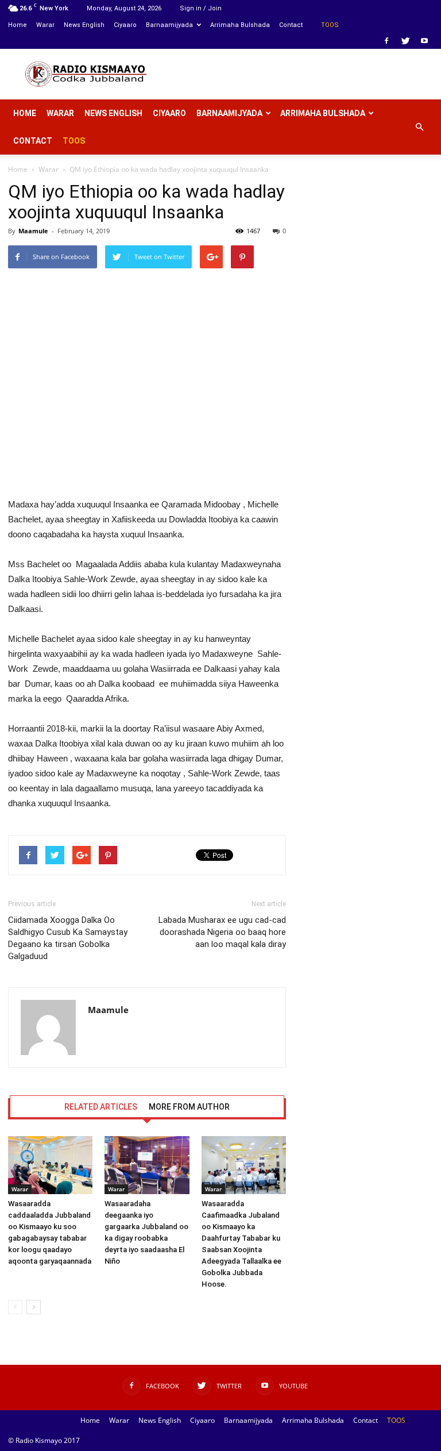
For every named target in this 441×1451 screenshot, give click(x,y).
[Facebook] (386, 41)
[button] (419, 127)
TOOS (330, 25)
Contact (291, 25)
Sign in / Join (201, 8)
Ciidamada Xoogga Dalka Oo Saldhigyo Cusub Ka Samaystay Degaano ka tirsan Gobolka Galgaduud (67, 938)
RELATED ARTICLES (100, 1107)
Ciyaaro (125, 25)
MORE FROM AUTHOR (189, 1107)
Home (17, 25)
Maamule (33, 230)
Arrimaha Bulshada (240, 25)
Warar (45, 25)
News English (84, 25)
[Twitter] (405, 41)
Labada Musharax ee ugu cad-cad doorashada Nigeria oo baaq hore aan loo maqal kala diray (222, 932)
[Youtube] (424, 41)
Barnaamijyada (169, 25)
